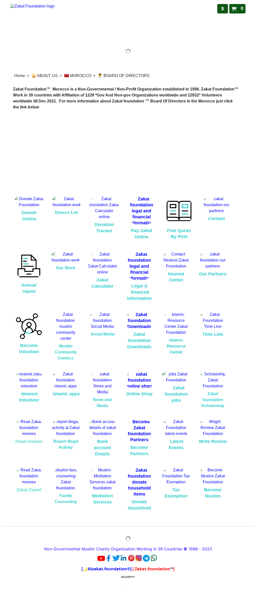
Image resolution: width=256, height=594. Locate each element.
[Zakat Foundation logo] (66, 24)
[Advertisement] (128, 151)
